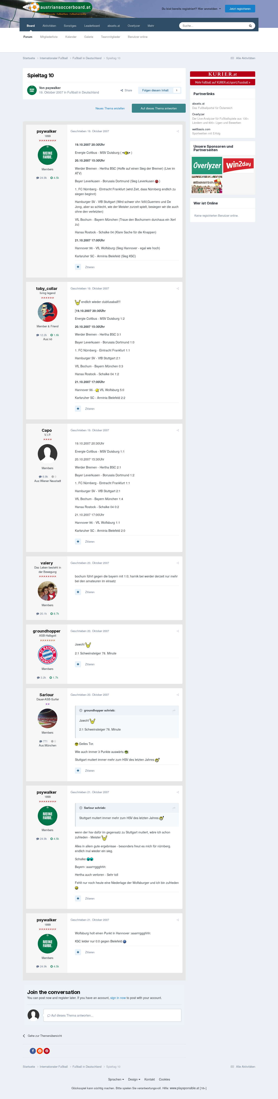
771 (45, 741)
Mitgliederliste (49, 37)
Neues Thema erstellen (110, 108)
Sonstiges (70, 25)
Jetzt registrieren (240, 9)
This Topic (234, 25)
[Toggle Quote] (81, 710)
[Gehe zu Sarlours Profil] (47, 718)
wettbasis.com (201, 129)
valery (47, 563)
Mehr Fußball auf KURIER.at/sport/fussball (222, 82)
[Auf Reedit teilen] (40, 1051)
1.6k (56, 335)
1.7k (55, 677)
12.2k (43, 335)
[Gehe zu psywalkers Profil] (32, 90)
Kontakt (149, 1079)
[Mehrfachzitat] (78, 267)
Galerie (88, 37)
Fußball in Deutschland (83, 92)
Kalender (70, 37)
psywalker (53, 87)
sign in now (118, 997)
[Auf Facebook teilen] (33, 1051)
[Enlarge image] (126, 152)
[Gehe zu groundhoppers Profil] (47, 654)
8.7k (56, 613)
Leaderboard (92, 25)
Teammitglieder (110, 37)
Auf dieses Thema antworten (159, 108)
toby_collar (47, 288)
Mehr (151, 25)
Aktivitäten (49, 25)
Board (31, 25)
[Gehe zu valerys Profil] (47, 591)
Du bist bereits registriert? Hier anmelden (190, 9)
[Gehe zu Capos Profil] (47, 454)
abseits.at (114, 25)
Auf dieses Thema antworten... (71, 1015)
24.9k (43, 178)
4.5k (56, 178)
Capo (47, 430)
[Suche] (250, 25)
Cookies (164, 1079)
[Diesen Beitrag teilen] (178, 131)
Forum (27, 37)
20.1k (43, 613)
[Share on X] (26, 1051)
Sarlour (47, 695)
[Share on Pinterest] (47, 1051)
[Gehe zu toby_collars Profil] (47, 312)
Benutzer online (137, 37)
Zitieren (89, 267)
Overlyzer (134, 25)
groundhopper (47, 631)
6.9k (45, 476)
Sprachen (115, 1079)
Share (127, 90)
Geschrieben (90, 131)
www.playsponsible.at (184, 1088)
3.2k (43, 677)
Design (133, 1079)
